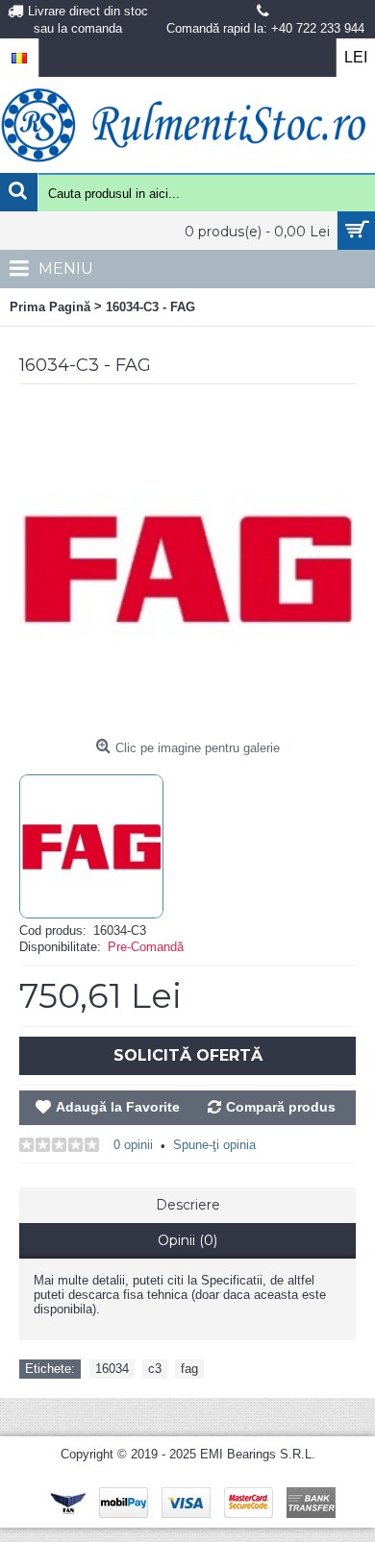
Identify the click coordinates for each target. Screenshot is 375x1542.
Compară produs (281, 1106)
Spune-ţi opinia (214, 1145)
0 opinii (133, 1145)
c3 (155, 1368)
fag (189, 1368)
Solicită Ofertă (187, 1055)
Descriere (188, 1204)
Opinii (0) (187, 1240)
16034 (112, 1368)
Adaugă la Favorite (118, 1106)
